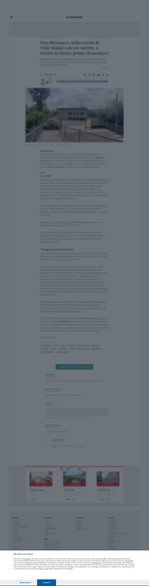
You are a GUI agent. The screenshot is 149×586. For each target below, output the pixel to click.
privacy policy (44, 569)
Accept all (46, 582)
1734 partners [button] (26, 559)
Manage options (25, 582)
